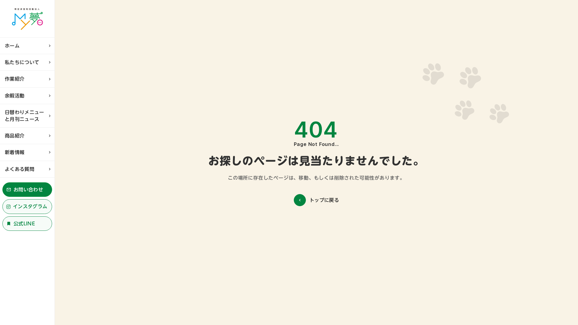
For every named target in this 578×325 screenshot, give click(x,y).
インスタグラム (30, 206)
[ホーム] (27, 18)
